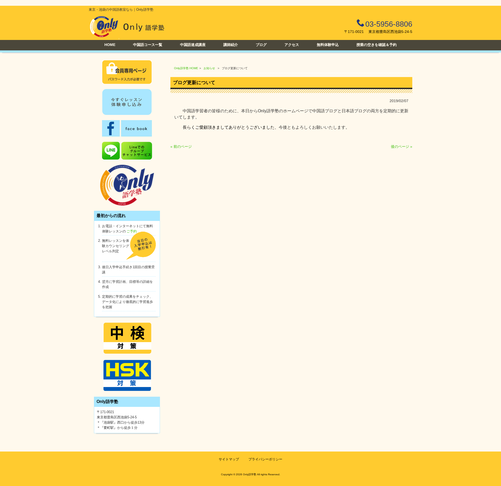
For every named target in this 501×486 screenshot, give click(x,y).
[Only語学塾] (127, 38)
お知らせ (209, 68)
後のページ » (401, 146)
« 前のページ (181, 146)
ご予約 (132, 231)
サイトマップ (229, 459)
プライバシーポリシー (265, 459)
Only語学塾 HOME (186, 68)
